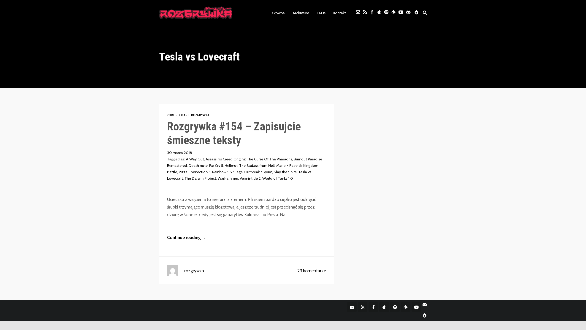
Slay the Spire (285, 172)
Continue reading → (186, 237)
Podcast (182, 115)
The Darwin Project (200, 178)
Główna (278, 13)
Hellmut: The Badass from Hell (250, 165)
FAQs (321, 13)
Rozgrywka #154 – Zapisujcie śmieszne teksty (234, 133)
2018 (170, 115)
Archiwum (301, 13)
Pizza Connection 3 (195, 172)
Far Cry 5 (216, 165)
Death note (198, 165)
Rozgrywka (200, 115)
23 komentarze (311, 270)
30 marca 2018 (179, 152)
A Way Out (195, 159)
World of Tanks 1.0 (277, 178)
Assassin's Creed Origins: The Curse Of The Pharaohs (249, 159)
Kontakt (339, 13)
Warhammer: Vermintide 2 (239, 178)
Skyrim (266, 172)
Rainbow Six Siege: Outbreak (236, 172)
